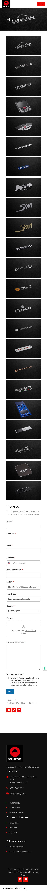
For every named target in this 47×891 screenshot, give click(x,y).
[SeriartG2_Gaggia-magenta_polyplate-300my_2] (23, 470)
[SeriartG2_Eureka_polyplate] (23, 106)
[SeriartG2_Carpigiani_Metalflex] (23, 45)
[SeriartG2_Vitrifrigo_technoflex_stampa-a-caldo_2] (23, 247)
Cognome (11, 533)
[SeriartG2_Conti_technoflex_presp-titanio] (23, 308)
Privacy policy (14, 803)
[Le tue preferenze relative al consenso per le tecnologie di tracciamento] (45, 668)
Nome (10, 521)
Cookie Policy (14, 808)
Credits (23, 875)
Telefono (11, 558)
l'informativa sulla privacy (27, 678)
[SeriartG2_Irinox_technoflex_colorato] (23, 167)
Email (9, 546)
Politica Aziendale (16, 847)
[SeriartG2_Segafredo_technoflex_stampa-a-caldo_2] (23, 187)
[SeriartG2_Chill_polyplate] (23, 429)
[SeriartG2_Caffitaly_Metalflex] (23, 449)
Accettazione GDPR (15, 674)
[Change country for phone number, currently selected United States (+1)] (9, 562)
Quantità (11, 606)
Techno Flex (13, 823)
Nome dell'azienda (15, 570)
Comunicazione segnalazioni (20, 852)
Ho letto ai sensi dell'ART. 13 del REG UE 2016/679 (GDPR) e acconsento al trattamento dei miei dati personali (24, 681)
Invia (10, 691)
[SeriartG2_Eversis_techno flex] (23, 369)
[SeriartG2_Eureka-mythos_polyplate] (23, 126)
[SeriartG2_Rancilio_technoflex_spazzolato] (23, 348)
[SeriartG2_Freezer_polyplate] (23, 490)
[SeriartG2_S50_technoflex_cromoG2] (23, 389)
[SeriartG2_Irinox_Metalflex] (23, 86)
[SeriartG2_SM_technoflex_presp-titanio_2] (23, 207)
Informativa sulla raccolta (14, 888)
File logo (10, 618)
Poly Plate (13, 832)
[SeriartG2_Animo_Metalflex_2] (23, 268)
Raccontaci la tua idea (16, 642)
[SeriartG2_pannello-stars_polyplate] (23, 409)
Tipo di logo (12, 594)
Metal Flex (13, 828)
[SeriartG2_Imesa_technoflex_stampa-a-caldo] (23, 146)
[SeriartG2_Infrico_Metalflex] (23, 66)
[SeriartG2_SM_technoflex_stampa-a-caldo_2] (23, 227)
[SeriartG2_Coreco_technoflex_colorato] (23, 328)
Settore (10, 582)
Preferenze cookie (16, 812)
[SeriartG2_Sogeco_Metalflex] (23, 288)
